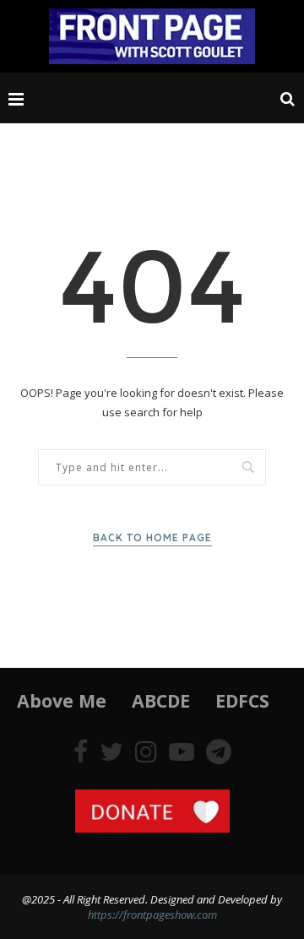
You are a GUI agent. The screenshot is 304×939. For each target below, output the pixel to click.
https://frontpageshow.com (152, 914)
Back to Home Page (152, 537)
